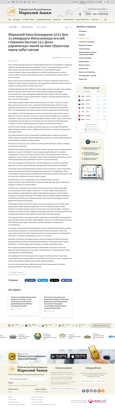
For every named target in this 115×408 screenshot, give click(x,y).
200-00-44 (100, 14)
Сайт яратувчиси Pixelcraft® (78, 400)
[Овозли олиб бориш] (13, 2)
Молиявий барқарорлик (43, 19)
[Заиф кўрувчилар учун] (8, 2)
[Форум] (21, 2)
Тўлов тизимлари (68, 19)
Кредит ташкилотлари (82, 19)
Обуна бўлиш (101, 381)
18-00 (88, 14)
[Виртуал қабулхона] (25, 2)
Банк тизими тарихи (37, 402)
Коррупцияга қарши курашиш (16, 404)
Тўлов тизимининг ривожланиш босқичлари (43, 404)
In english (99, 2)
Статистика (94, 19)
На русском (90, 2)
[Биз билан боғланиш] (29, 2)
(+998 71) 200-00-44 (41, 392)
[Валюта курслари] (33, 2)
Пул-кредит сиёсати (28, 19)
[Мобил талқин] (17, 2)
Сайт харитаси (12, 399)
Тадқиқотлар (57, 19)
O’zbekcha (75, 2)
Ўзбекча (82, 2)
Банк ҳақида (16, 19)
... (100, 19)
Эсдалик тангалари (36, 399)
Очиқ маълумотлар (13, 402)
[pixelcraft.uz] (97, 401)
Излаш (10, 397)
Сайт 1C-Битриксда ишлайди (78, 402)
